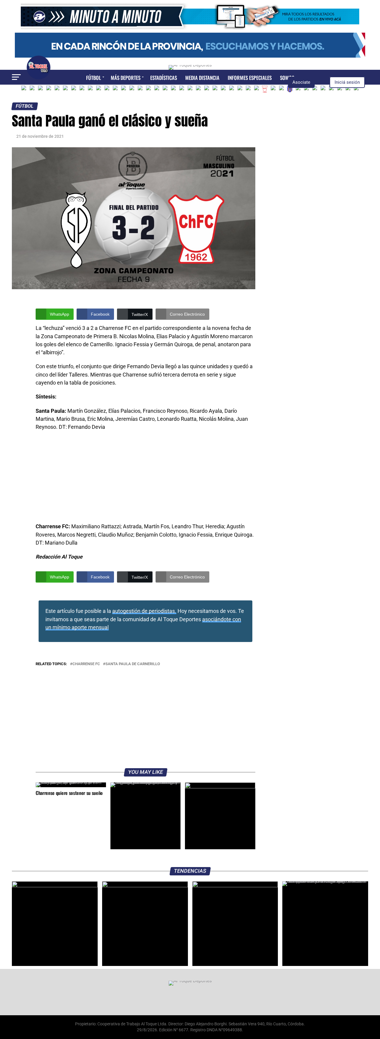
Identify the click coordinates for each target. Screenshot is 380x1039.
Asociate (301, 82)
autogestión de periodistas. (144, 611)
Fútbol (93, 77)
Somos (287, 77)
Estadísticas (163, 77)
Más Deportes (125, 77)
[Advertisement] (145, 478)
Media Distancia (202, 77)
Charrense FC (86, 664)
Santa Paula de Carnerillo (132, 664)
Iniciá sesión (347, 82)
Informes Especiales (250, 77)
